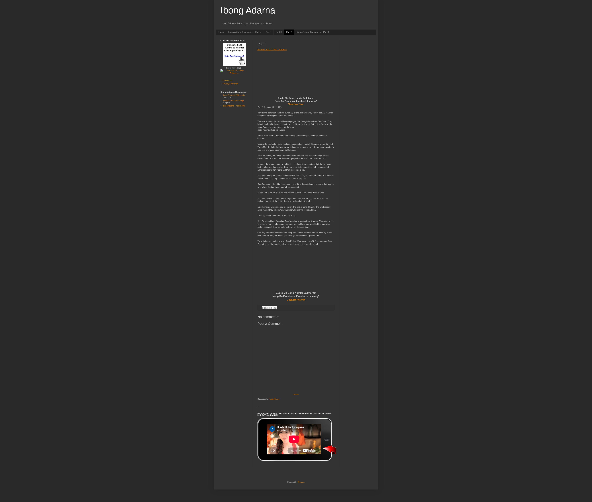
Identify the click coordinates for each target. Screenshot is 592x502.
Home (221, 32)
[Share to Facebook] (272, 307)
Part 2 (289, 32)
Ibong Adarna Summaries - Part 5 (244, 32)
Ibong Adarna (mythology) (233, 101)
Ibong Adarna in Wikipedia (234, 95)
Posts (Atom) (274, 399)
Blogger (301, 482)
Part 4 (268, 32)
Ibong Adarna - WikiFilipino (234, 106)
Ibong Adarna (247, 10)
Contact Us (227, 81)
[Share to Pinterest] (275, 307)
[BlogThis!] (266, 307)
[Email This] (263, 307)
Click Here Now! (296, 104)
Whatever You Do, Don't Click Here (272, 49)
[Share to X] (269, 307)
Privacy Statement (230, 84)
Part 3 (279, 32)
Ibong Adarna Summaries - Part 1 (312, 32)
